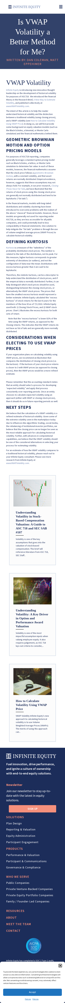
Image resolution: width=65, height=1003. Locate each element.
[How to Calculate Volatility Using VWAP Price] (32, 703)
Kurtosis (10, 247)
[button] (60, 965)
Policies (28, 999)
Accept (32, 992)
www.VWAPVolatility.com (17, 106)
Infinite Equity (12, 90)
